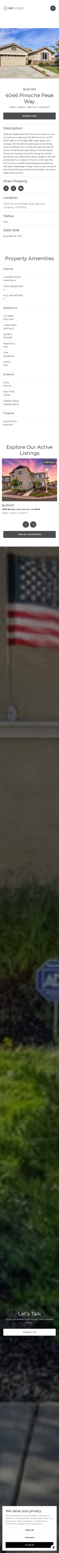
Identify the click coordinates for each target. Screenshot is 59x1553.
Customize (29, 1537)
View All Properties (29, 534)
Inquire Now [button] (29, 116)
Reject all (29, 1530)
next (33, 524)
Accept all (29, 1545)
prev (26, 524)
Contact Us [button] (29, 1332)
